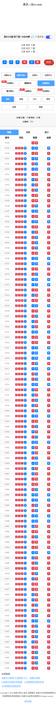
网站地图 (28, 701)
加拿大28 (7, 75)
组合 (8, 99)
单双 (48, 99)
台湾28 (34, 75)
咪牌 (48, 62)
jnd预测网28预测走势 (34, 682)
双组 (41, 107)
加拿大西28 (21, 75)
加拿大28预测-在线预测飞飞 (14, 678)
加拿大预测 (35, 678)
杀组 (21, 99)
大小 (35, 99)
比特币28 (48, 75)
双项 (14, 107)
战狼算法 (46, 83)
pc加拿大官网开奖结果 (11, 682)
